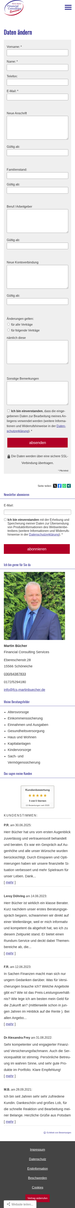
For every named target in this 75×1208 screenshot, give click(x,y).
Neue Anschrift (17, 113)
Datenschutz (37, 1159)
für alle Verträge (21, 324)
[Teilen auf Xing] (69, 486)
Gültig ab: (13, 146)
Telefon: (12, 76)
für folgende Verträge (25, 330)
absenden (37, 443)
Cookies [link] (37, 1187)
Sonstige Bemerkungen (23, 378)
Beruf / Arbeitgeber (19, 206)
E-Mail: (8, 505)
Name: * (12, 61)
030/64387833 (15, 674)
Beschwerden (37, 1178)
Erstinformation (37, 1168)
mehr (10, 882)
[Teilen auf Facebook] (60, 486)
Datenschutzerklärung (44, 534)
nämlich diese (16, 337)
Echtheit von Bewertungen (59, 1132)
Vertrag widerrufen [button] (38, 1198)
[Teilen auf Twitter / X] (55, 486)
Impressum (37, 1149)
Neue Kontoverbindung (22, 262)
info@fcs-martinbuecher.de (24, 690)
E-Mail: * (12, 91)
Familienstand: (17, 169)
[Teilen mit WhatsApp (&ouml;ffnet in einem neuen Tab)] (64, 486)
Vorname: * (14, 46)
